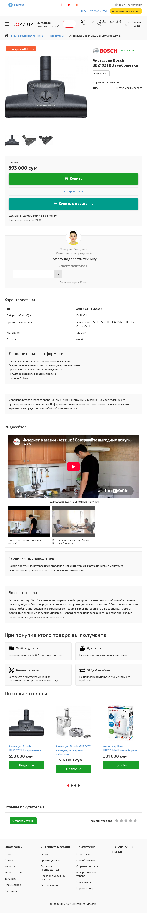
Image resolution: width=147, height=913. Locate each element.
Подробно (26, 765)
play (69, 4)
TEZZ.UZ (23, 24)
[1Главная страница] (6, 35)
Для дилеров (13, 884)
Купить (76, 178)
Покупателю (85, 846)
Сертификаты (49, 885)
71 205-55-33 (103, 21)
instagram (77, 4)
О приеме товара (87, 866)
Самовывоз (83, 881)
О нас (8, 854)
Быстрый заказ (73, 191)
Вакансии (10, 878)
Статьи (9, 860)
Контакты (11, 890)
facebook (61, 4)
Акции (44, 854)
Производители (50, 860)
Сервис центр (85, 888)
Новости (10, 866)
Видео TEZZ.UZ (14, 872)
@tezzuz (19, 4)
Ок (58, 274)
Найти (99, 24)
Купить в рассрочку (76, 203)
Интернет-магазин (55, 846)
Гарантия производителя (50, 868)
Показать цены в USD (126, 11)
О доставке (83, 854)
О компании (14, 846)
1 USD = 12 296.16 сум (94, 11)
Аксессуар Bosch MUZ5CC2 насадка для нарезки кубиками (73, 750)
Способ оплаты (85, 860)
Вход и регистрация (130, 4)
